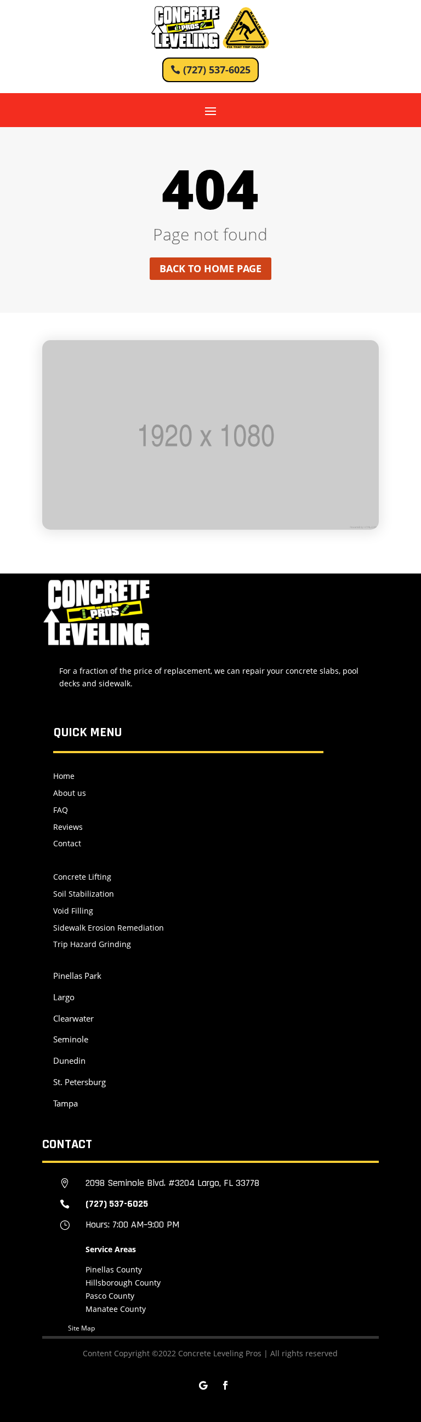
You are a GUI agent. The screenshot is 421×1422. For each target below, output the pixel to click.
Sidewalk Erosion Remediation (108, 927)
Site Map (81, 1328)
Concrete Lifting (82, 876)
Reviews (68, 827)
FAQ (60, 810)
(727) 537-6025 (217, 69)
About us (69, 793)
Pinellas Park (77, 975)
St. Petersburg (79, 1081)
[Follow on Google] (203, 1385)
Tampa (65, 1103)
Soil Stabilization (83, 893)
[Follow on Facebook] (225, 1385)
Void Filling (73, 910)
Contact (67, 843)
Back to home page (210, 268)
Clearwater (73, 1018)
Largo (64, 996)
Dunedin (69, 1060)
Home (64, 776)
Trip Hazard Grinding (92, 944)
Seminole (70, 1039)
